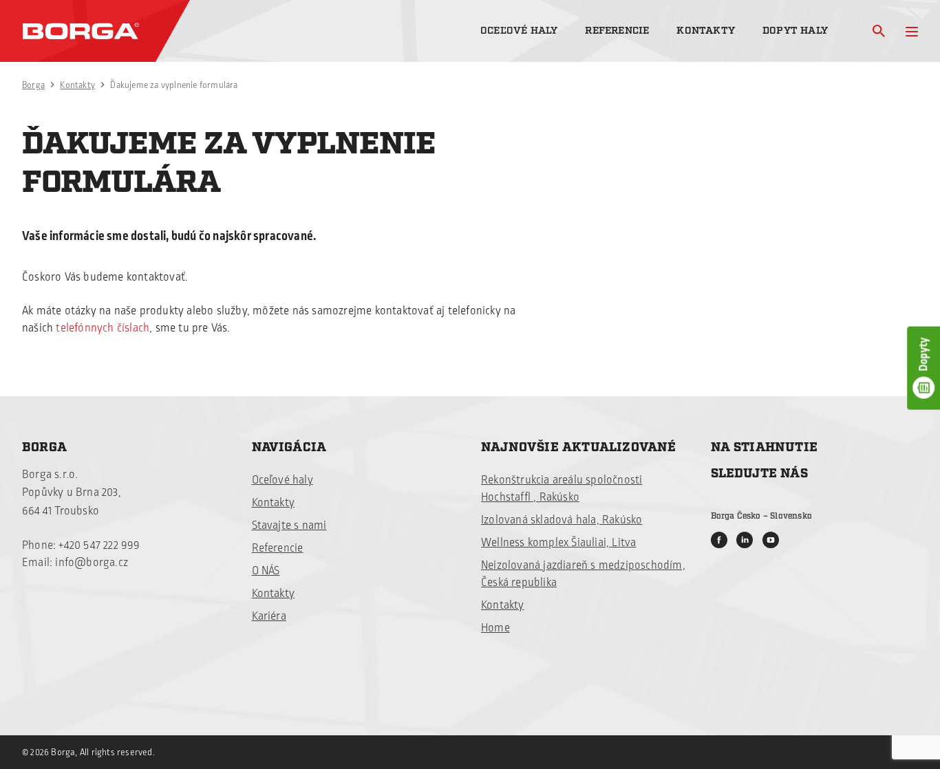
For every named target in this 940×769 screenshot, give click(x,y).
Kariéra (269, 616)
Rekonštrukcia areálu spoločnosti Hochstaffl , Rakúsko (561, 489)
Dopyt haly (795, 30)
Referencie (617, 30)
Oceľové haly (518, 30)
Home (495, 628)
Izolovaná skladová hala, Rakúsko (561, 520)
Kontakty (705, 30)
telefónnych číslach (102, 328)
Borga (33, 85)
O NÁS (266, 571)
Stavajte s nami (289, 525)
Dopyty (923, 354)
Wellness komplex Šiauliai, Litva (558, 542)
